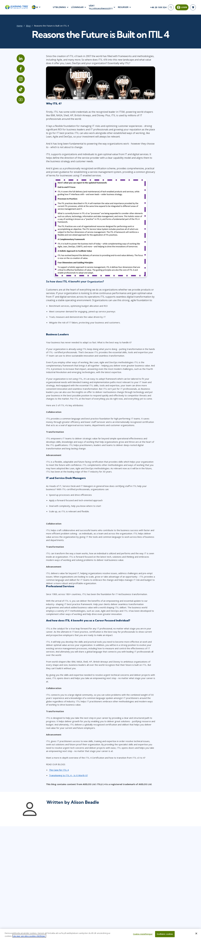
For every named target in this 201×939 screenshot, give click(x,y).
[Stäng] (196, 933)
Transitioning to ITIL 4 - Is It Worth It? (68, 775)
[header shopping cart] (193, 7)
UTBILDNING (59, 7)
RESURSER (123, 7)
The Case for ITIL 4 (59, 769)
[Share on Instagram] (21, 79)
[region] (100, 934)
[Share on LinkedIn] (21, 58)
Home (20, 25)
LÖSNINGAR (77, 7)
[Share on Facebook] (21, 69)
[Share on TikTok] (21, 89)
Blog (28, 25)
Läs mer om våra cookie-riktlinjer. (29, 936)
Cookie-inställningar (143, 934)
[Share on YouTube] (21, 100)
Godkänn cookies (165, 934)
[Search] (171, 7)
